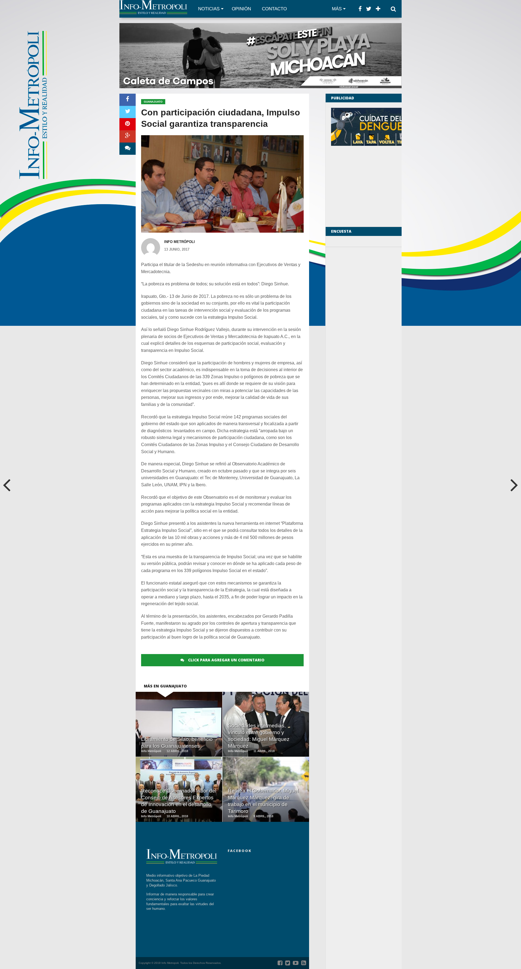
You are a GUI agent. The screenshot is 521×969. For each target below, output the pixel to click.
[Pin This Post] (127, 124)
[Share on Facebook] (127, 100)
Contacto (274, 8)
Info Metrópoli (179, 242)
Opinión (241, 8)
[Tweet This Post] (127, 112)
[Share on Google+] (127, 136)
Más (337, 8)
